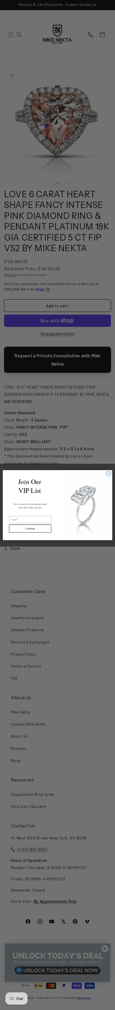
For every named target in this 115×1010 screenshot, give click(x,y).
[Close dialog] (108, 473)
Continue (30, 528)
